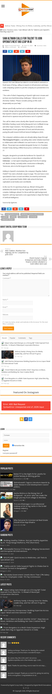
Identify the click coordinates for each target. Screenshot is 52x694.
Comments (22, 338)
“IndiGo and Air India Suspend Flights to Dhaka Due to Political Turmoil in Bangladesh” (24, 567)
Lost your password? (10, 453)
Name (5, 300)
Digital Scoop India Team (12, 45)
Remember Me (19, 445)
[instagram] (30, 419)
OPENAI (13, 217)
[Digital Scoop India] (26, 9)
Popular (12, 338)
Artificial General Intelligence (32, 214)
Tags (30, 338)
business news (12, 30)
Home (4, 30)
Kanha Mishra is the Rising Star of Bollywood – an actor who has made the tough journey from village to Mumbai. (30, 495)
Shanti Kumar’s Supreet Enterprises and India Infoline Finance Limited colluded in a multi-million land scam (36, 260)
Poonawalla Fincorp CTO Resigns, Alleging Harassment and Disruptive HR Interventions (25, 550)
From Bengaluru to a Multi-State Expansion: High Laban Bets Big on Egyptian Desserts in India (22, 629)
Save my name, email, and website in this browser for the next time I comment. (25, 323)
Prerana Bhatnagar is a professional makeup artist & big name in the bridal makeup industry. (30, 506)
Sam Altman (23, 217)
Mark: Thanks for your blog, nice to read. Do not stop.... (27, 665)
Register (5, 450)
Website (5, 314)
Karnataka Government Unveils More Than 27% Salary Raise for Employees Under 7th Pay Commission (24, 576)
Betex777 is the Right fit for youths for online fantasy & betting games (30, 475)
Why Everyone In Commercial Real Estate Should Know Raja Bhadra (31, 521)
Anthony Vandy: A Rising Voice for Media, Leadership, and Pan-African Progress (31, 602)
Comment (7, 278)
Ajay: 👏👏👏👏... (14, 643)
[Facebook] (26, 419)
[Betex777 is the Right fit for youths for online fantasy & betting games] (6, 475)
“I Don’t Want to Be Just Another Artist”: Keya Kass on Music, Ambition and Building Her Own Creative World (24, 620)
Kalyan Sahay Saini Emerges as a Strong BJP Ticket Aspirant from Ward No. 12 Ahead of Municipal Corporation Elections (23, 592)
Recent (4, 338)
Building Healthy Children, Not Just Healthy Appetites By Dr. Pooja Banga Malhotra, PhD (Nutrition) (24, 541)
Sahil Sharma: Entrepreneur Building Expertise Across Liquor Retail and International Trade (24, 611)
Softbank (33, 217)
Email (5, 307)
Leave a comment (10, 47)
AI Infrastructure (12, 214)
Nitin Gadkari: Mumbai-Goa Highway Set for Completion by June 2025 (16, 252)
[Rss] (22, 419)
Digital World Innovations (42, 685)
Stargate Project (8, 219)
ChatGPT (5, 217)
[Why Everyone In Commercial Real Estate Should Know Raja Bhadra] (6, 525)
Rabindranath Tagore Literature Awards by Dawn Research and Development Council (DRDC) (32, 484)
